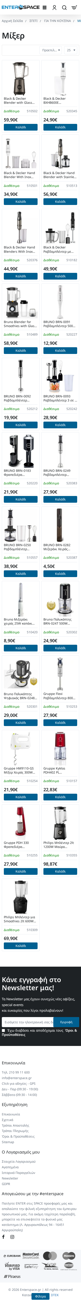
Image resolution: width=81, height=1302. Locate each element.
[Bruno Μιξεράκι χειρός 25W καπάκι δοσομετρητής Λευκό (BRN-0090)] (21, 600)
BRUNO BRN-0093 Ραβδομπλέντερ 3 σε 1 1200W (59, 398)
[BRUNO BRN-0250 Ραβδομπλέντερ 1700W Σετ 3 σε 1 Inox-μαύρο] (21, 525)
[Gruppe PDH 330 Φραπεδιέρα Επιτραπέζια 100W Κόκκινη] (21, 823)
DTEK (55, 1295)
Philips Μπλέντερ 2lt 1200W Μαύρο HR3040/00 (58, 845)
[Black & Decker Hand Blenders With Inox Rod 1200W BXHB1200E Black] (21, 227)
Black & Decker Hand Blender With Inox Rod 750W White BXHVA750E (19, 175)
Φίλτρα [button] (40, 1296)
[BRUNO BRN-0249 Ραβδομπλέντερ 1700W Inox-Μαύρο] (60, 451)
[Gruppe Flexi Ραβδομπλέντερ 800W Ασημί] (60, 674)
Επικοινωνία (13, 1062)
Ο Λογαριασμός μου (21, 1152)
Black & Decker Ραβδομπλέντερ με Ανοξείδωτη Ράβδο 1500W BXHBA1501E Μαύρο (58, 249)
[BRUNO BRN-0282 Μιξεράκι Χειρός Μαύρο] (60, 525)
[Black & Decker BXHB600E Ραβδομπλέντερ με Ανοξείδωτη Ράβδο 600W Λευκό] (60, 79)
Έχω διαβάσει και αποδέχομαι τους (39, 1032)
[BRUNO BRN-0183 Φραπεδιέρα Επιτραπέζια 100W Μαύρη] (21, 451)
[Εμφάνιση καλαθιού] (74, 7)
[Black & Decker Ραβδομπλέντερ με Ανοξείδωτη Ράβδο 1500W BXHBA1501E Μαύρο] (60, 227)
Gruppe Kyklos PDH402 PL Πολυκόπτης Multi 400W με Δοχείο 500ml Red (56, 770)
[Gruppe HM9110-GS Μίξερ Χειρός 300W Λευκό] (21, 748)
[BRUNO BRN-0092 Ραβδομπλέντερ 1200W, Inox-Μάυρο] (21, 376)
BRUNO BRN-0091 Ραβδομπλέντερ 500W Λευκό (59, 324)
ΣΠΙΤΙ (33, 21)
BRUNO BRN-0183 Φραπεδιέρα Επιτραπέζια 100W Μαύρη (18, 473)
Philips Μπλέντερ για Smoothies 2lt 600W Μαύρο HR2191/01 (19, 919)
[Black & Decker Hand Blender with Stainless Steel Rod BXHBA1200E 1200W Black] (60, 153)
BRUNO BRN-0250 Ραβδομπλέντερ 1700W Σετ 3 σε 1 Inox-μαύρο (17, 547)
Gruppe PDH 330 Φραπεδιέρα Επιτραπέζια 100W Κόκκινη (18, 845)
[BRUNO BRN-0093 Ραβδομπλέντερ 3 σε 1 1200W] (60, 376)
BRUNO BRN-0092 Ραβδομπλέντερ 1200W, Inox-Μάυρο (19, 398)
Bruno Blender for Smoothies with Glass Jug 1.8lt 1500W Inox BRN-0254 (20, 324)
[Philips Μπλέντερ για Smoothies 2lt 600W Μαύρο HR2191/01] (21, 897)
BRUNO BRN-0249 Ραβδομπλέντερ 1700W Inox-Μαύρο (57, 473)
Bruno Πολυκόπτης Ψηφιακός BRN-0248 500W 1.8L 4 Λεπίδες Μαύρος (19, 696)
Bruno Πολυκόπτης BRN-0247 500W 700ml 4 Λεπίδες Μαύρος (57, 621)
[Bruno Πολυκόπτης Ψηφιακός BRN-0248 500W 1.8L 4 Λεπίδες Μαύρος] (21, 674)
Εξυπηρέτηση (14, 1104)
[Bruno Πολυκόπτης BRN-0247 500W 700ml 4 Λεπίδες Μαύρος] (60, 600)
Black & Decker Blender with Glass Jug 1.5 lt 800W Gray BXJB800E (19, 101)
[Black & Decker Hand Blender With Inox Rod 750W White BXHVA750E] (21, 153)
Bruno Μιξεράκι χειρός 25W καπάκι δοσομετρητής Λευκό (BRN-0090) (19, 621)
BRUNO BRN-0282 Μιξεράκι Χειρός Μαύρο (56, 547)
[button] (21, 127)
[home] (12, 20)
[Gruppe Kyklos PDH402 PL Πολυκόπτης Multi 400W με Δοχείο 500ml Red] (60, 748)
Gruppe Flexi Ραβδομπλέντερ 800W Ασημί (59, 696)
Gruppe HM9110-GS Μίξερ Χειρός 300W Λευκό (19, 770)
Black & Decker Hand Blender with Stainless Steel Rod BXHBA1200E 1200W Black (60, 175)
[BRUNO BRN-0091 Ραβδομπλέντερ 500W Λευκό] (60, 302)
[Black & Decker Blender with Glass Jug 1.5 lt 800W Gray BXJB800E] (21, 79)
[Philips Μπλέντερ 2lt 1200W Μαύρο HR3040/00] (60, 823)
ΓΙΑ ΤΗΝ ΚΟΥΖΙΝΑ (57, 21)
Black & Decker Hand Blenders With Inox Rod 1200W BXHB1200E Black (19, 249)
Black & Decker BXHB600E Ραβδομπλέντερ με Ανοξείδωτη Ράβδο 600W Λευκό (57, 101)
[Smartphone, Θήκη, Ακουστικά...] (64, 7)
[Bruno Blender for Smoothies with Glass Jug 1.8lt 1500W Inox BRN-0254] (21, 302)
